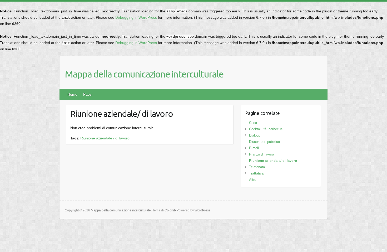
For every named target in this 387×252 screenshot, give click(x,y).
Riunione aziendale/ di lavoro (273, 161)
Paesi (87, 94)
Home (72, 94)
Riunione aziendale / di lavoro (105, 138)
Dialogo (254, 135)
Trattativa (256, 173)
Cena (253, 123)
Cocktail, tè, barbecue (265, 129)
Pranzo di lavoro (261, 154)
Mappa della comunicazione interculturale (144, 74)
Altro (252, 180)
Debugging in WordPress (136, 17)
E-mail (254, 148)
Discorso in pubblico (264, 142)
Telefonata (257, 167)
